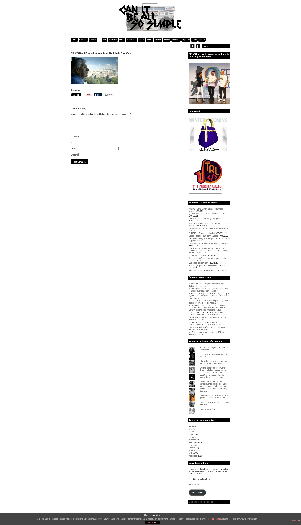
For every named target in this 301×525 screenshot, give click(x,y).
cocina (202, 40)
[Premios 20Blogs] (209, 103)
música (167, 40)
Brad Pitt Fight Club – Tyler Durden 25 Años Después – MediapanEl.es (207, 306)
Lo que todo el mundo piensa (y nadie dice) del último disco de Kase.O (208, 302)
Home (74, 40)
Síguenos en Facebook (201, 501)
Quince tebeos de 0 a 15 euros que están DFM (208, 214)
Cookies (92, 40)
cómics (141, 40)
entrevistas (131, 40)
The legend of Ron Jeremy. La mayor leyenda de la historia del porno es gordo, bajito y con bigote (209, 296)
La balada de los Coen (198, 263)
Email (74, 149)
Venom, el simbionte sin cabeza (202, 270)
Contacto (83, 40)
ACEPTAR (152, 522)
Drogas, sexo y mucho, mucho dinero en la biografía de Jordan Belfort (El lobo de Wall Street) (213, 370)
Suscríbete (197, 492)
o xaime (192, 284)
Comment (76, 137)
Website (74, 155)
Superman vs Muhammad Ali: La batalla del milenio (206, 314)
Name (74, 143)
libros (194, 40)
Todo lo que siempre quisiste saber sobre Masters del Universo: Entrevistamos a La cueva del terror (209, 250)
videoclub (113, 40)
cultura (150, 40)
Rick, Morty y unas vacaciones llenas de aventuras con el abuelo (208, 290)
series (121, 40)
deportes (186, 40)
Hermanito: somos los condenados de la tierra (208, 228)
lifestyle (158, 40)
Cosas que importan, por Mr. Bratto (203, 236)
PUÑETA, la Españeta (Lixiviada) (203, 233)
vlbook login (194, 289)
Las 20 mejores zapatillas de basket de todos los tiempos (212, 376)
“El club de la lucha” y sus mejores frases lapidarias (207, 309)
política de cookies (213, 519)
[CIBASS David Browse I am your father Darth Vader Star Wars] (94, 83)
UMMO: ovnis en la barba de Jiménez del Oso (208, 243)
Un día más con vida (197, 255)
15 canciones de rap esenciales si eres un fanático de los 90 (214, 362)
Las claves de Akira (208, 409)
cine (104, 40)
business (176, 40)
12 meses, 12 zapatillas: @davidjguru (205, 219)
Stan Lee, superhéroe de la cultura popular (207, 266)
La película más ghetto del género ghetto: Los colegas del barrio (214, 396)
